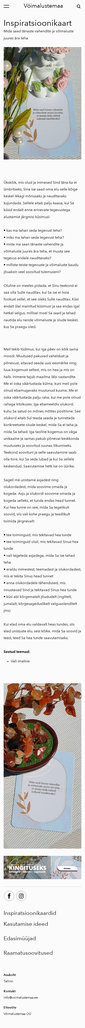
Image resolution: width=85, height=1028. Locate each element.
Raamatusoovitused (28, 952)
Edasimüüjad (20, 938)
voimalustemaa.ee (25, 997)
